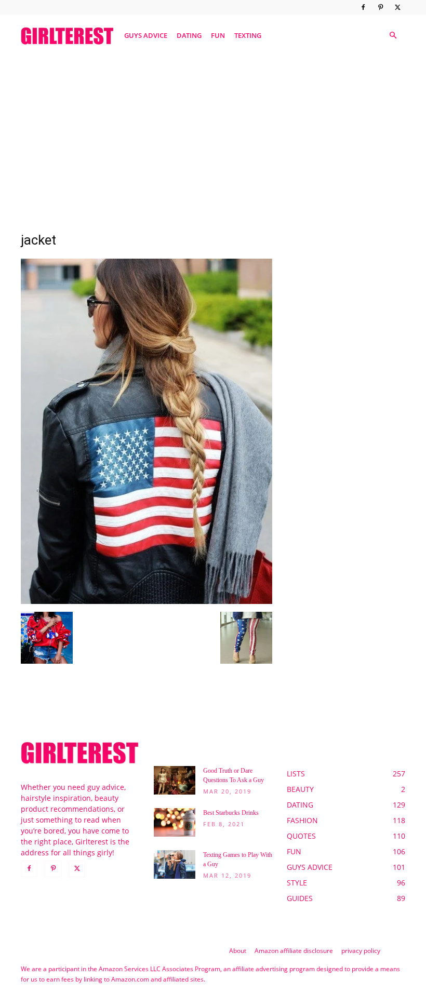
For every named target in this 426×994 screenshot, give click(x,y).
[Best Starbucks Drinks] (174, 822)
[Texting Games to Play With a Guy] (174, 864)
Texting (247, 35)
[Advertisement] (213, 136)
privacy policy (360, 950)
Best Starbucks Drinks (231, 812)
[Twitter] (397, 7)
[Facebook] (363, 7)
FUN (218, 35)
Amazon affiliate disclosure (294, 950)
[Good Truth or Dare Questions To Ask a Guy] (174, 780)
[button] (392, 36)
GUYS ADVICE (145, 35)
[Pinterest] (380, 7)
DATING (189, 35)
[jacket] (146, 601)
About (237, 950)
